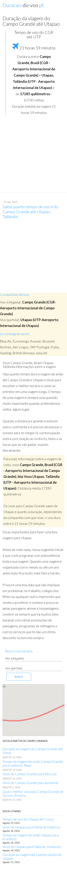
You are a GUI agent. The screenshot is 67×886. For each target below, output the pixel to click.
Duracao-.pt (23, 5)
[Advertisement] (33, 155)
